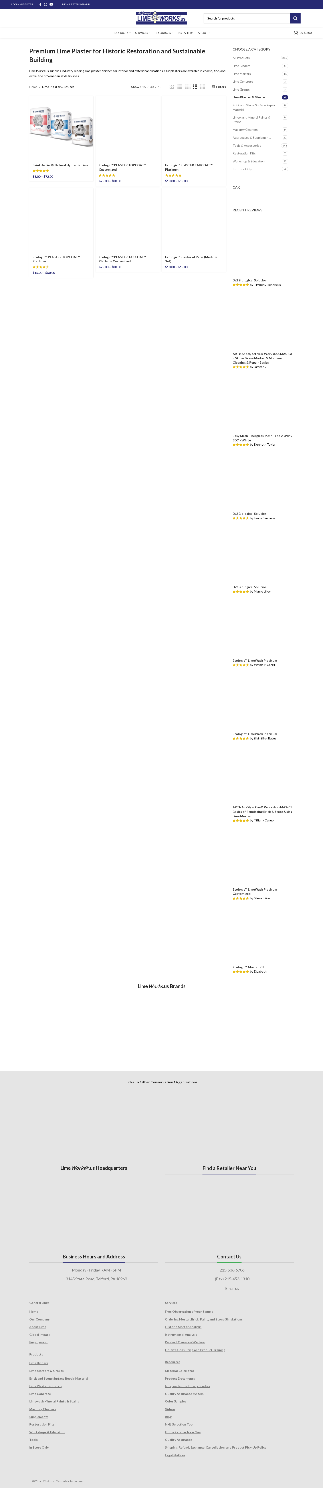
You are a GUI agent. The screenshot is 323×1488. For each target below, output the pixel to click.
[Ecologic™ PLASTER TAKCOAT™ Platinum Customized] (127, 220)
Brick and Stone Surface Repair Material (254, 107)
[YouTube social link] (51, 5)
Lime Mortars (242, 74)
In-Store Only (242, 169)
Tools (33, 1439)
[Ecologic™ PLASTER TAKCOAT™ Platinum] (194, 128)
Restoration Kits (244, 153)
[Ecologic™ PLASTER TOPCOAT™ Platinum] (61, 220)
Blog (168, 1417)
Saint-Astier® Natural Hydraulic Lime (60, 165)
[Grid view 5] (179, 87)
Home (33, 87)
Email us (232, 1288)
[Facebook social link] (40, 5)
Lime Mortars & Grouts (46, 1371)
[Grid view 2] (172, 87)
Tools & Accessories (247, 145)
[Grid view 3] (195, 87)
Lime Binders (241, 66)
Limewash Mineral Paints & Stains (54, 1401)
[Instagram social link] (45, 5)
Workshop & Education (249, 161)
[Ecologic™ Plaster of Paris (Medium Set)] (194, 220)
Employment (38, 1342)
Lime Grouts (241, 89)
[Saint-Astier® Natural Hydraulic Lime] (61, 128)
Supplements (38, 1417)
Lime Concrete (243, 81)
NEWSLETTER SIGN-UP (76, 4)
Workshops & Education (47, 1432)
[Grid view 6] (187, 87)
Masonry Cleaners (245, 129)
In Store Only (39, 1447)
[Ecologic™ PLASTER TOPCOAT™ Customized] (127, 128)
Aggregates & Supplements (252, 137)
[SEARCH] (295, 18)
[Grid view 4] (202, 87)
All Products (241, 58)
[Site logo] (161, 18)
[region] (161, 1026)
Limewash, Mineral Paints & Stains (251, 119)
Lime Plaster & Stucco (249, 97)
